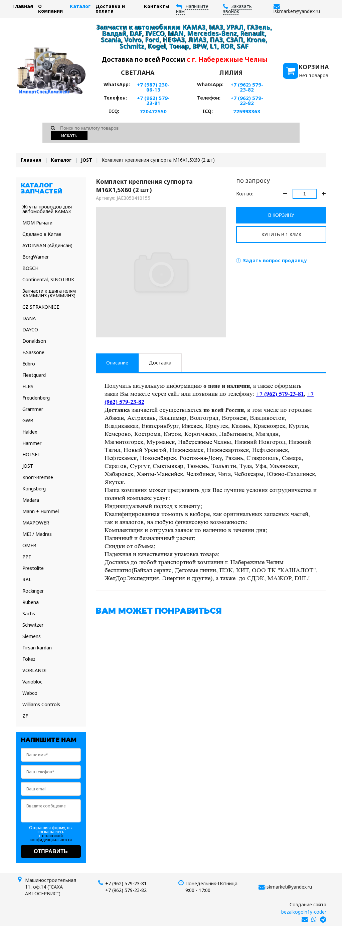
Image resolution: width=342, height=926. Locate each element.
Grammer (32, 409)
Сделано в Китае (41, 234)
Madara (30, 500)
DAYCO (30, 329)
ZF (25, 716)
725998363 (246, 111)
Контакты (156, 6)
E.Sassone (33, 352)
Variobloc (32, 681)
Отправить (51, 851)
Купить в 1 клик (281, 234)
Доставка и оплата (110, 8)
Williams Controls (41, 704)
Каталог (80, 6)
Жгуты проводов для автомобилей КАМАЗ (47, 208)
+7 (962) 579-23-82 (246, 87)
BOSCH (30, 268)
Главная (22, 6)
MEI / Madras (37, 534)
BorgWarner (35, 257)
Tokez (28, 659)
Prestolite (33, 568)
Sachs (28, 613)
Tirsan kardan (37, 647)
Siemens (31, 636)
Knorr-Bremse (37, 477)
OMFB (29, 545)
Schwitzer (32, 625)
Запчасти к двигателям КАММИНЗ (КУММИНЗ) (49, 293)
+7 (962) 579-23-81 (153, 100)
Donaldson (34, 341)
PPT (26, 557)
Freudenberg (36, 398)
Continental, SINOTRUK (48, 279)
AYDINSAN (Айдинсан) (47, 245)
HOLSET (31, 454)
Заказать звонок (237, 8)
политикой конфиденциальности (51, 837)
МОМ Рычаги (37, 222)
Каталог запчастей (41, 188)
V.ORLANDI (34, 670)
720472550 (153, 111)
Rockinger (33, 591)
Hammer (31, 443)
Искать (69, 135)
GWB (27, 420)
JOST (86, 160)
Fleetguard (34, 375)
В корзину (281, 215)
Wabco (29, 693)
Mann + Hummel (40, 511)
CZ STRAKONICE (40, 307)
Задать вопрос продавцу (275, 260)
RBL (26, 579)
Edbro (28, 363)
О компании (50, 8)
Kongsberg (34, 488)
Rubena (30, 602)
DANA (29, 318)
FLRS (27, 386)
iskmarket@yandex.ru (289, 887)
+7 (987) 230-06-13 (153, 87)
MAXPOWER (35, 522)
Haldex (29, 432)
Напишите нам (192, 8)
